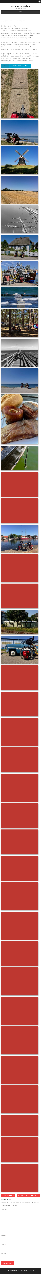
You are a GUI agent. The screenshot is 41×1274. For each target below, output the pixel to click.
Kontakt (32, 1270)
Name (3, 1235)
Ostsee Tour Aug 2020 (20, 66)
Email (3, 1244)
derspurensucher (9, 20)
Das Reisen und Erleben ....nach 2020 (12, 22)
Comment (4, 1209)
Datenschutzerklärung (13, 1270)
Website (3, 1253)
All (5, 66)
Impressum (24, 1270)
